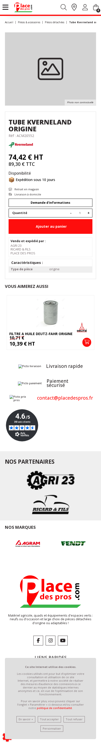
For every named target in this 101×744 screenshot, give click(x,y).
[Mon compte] (85, 8)
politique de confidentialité (54, 708)
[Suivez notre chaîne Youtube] (63, 640)
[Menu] (5, 7)
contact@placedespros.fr (65, 398)
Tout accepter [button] (49, 719)
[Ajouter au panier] (86, 342)
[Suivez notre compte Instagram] (50, 640)
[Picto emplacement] (74, 8)
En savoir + (26, 719)
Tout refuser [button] (74, 719)
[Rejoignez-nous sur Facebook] (38, 640)
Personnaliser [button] (52, 728)
